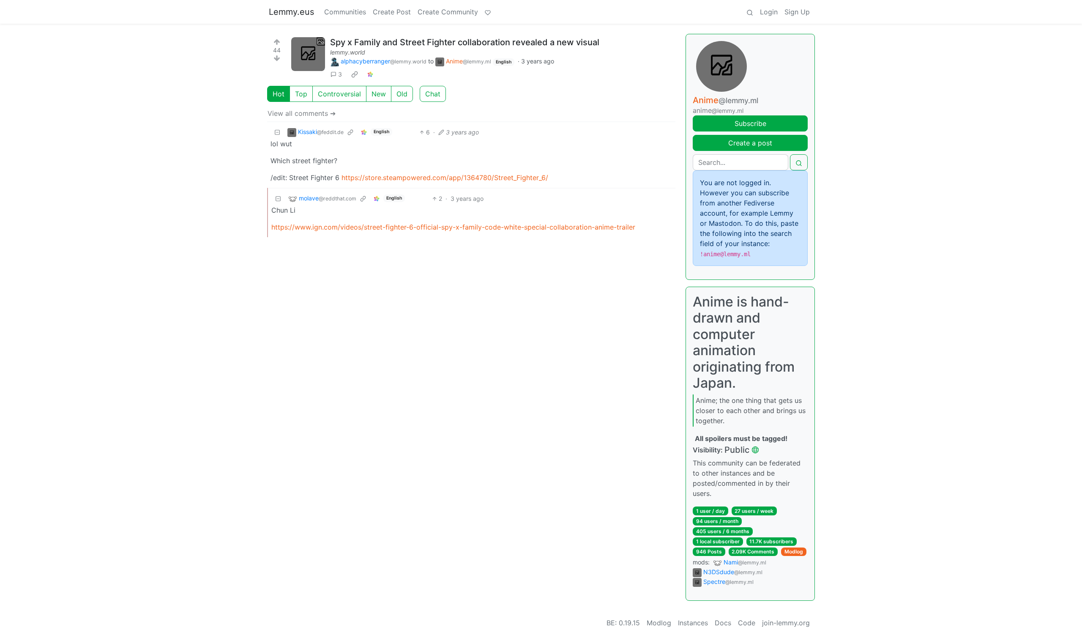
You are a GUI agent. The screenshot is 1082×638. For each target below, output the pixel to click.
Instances (693, 623)
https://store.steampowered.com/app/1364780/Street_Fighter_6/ (445, 177)
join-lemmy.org (786, 623)
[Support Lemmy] (487, 11)
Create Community (448, 12)
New (379, 94)
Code (746, 623)
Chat (432, 94)
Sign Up (797, 12)
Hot (278, 94)
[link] (354, 74)
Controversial (339, 94)
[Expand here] (308, 54)
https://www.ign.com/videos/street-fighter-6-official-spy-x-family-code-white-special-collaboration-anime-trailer (453, 227)
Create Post (392, 12)
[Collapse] (277, 132)
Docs (723, 623)
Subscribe (750, 123)
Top (301, 94)
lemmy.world (347, 52)
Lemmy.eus (291, 12)
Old (401, 94)
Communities (345, 12)
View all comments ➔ (302, 113)
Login (769, 12)
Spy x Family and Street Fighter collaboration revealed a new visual (464, 42)
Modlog (793, 551)
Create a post (750, 143)
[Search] (750, 11)
